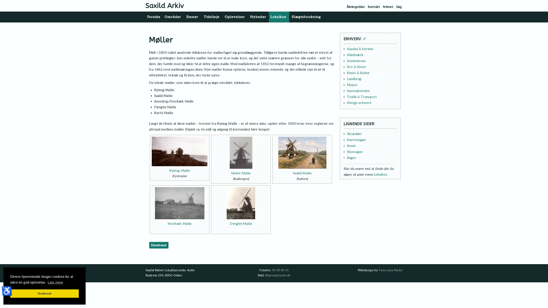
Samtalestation (358, 91)
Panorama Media (390, 270)
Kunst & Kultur (358, 73)
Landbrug (354, 79)
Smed (351, 146)
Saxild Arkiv (165, 6)
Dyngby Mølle (241, 224)
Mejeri (352, 85)
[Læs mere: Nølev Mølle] (241, 153)
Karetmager (356, 140)
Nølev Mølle (241, 173)
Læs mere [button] (55, 282)
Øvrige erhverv (359, 103)
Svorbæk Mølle (180, 224)
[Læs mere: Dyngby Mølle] (241, 203)
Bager (351, 158)
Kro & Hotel (356, 67)
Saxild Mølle (302, 173)
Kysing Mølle (179, 171)
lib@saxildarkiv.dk (277, 275)
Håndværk (159, 245)
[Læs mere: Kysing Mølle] (179, 151)
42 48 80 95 (280, 270)
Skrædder (354, 134)
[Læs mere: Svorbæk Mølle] (179, 203)
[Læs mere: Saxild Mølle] (302, 153)
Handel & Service (360, 49)
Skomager (355, 152)
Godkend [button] (44, 293)
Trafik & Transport (362, 97)
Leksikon (380, 174)
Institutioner (356, 61)
